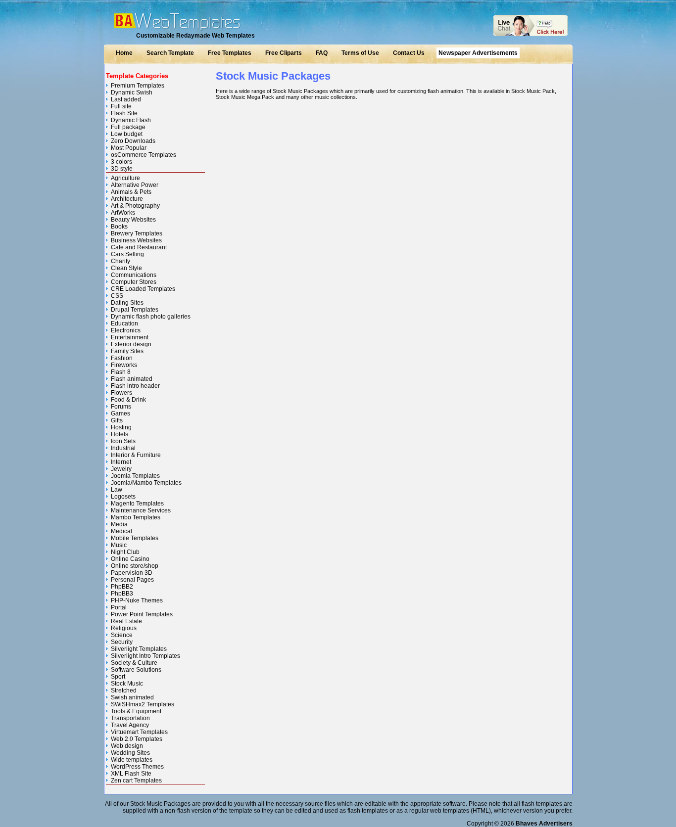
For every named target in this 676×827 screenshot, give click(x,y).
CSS (117, 295)
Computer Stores (133, 281)
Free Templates (229, 52)
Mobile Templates (134, 538)
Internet (121, 462)
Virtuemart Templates (139, 732)
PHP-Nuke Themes (137, 600)
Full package (128, 127)
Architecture (127, 198)
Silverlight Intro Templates (145, 655)
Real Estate (126, 621)
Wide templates (131, 759)
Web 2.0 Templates (136, 738)
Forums (121, 406)
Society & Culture (134, 662)
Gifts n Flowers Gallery (133, 789)
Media (119, 524)
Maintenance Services (141, 510)
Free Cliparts (283, 52)
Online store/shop (134, 565)
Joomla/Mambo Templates (146, 482)
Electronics (126, 330)
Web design (127, 745)
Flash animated (131, 378)
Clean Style (126, 268)
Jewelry (121, 468)
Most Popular (128, 147)
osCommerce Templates (143, 154)
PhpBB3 (122, 593)
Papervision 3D (131, 572)
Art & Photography (135, 205)
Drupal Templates (134, 309)
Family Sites (127, 351)
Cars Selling (127, 254)
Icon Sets (123, 441)
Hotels (119, 434)
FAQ (322, 52)
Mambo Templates (135, 517)
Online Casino (130, 558)
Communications (133, 275)
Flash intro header (135, 385)
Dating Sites (127, 302)
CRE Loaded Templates (143, 288)
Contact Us (409, 52)
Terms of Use (360, 52)
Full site (121, 106)
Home (124, 52)
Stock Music (127, 683)
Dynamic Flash (131, 120)
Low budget (127, 134)
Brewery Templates (136, 233)
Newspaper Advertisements (478, 52)
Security (122, 642)
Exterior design (131, 344)
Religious (124, 628)
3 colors (121, 161)
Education (124, 323)
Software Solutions (136, 669)
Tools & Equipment (136, 711)
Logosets (123, 496)
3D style (122, 168)
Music (119, 545)
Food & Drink (128, 399)
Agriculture (125, 178)
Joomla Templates (135, 475)
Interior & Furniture (136, 455)
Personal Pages (132, 579)
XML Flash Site (131, 773)
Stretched (124, 690)
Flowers (121, 392)
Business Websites (136, 240)
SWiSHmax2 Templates (142, 704)
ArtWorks (123, 212)
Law (116, 489)
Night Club (125, 552)
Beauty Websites (133, 219)
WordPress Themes (137, 766)
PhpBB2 (122, 586)
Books (119, 226)
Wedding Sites (130, 752)
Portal (119, 607)
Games (120, 413)
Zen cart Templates (136, 780)
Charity (120, 261)
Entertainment (129, 337)
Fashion (122, 358)
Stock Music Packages (273, 76)
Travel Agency (130, 725)
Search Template (170, 52)
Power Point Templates (142, 614)
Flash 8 (121, 371)
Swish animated (132, 697)
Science (122, 635)
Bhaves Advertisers (544, 823)
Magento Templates (137, 503)
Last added (126, 99)
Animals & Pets (131, 191)
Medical (121, 531)
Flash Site (124, 113)
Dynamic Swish (131, 92)
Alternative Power (134, 185)
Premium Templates (137, 85)
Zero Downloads (133, 141)
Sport (118, 676)
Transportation (130, 718)
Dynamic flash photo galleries (151, 316)
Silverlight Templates (139, 648)
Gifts (117, 420)
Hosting (121, 427)
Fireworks (124, 365)
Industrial (123, 448)
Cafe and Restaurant (139, 247)
